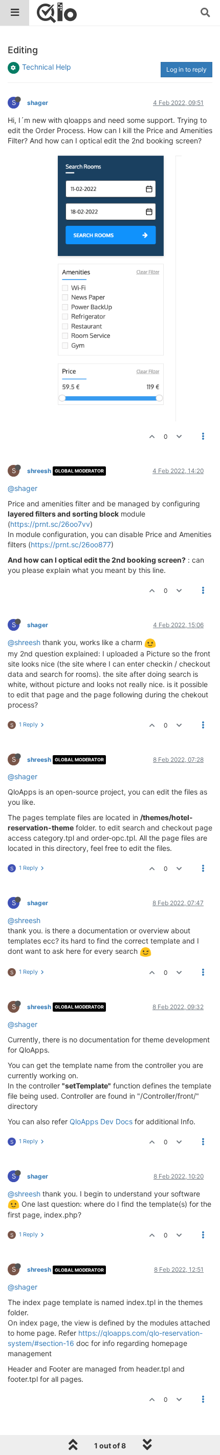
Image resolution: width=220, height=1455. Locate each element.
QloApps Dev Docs (101, 1121)
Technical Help (46, 66)
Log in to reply (186, 69)
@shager (22, 488)
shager (37, 102)
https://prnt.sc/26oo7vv (50, 524)
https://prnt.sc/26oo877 (71, 544)
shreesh (39, 471)
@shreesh (24, 642)
